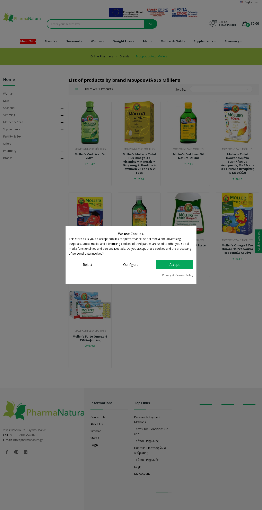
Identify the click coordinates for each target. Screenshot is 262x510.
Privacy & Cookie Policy (177, 275)
